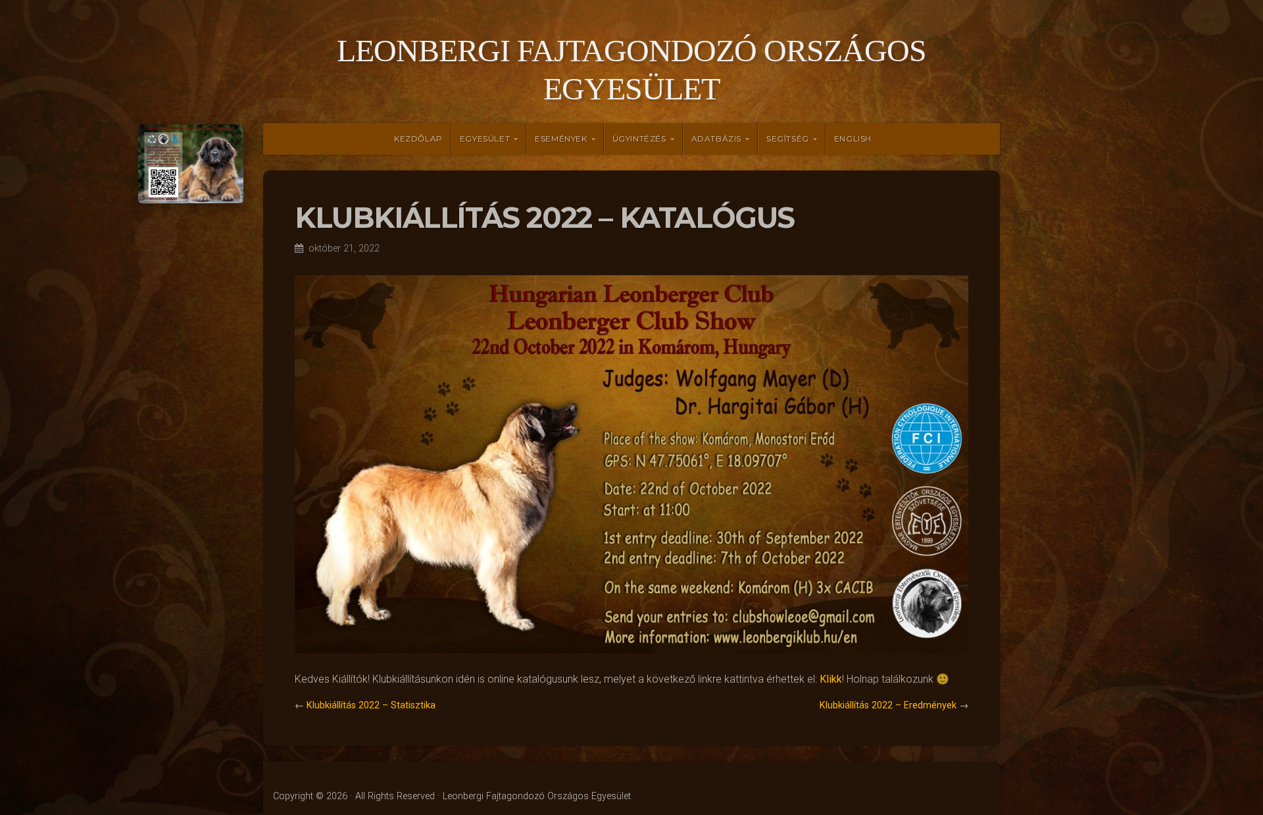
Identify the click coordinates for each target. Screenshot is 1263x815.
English (853, 139)
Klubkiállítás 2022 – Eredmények (888, 705)
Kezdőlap (418, 139)
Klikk (831, 679)
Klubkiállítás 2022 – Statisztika (371, 705)
